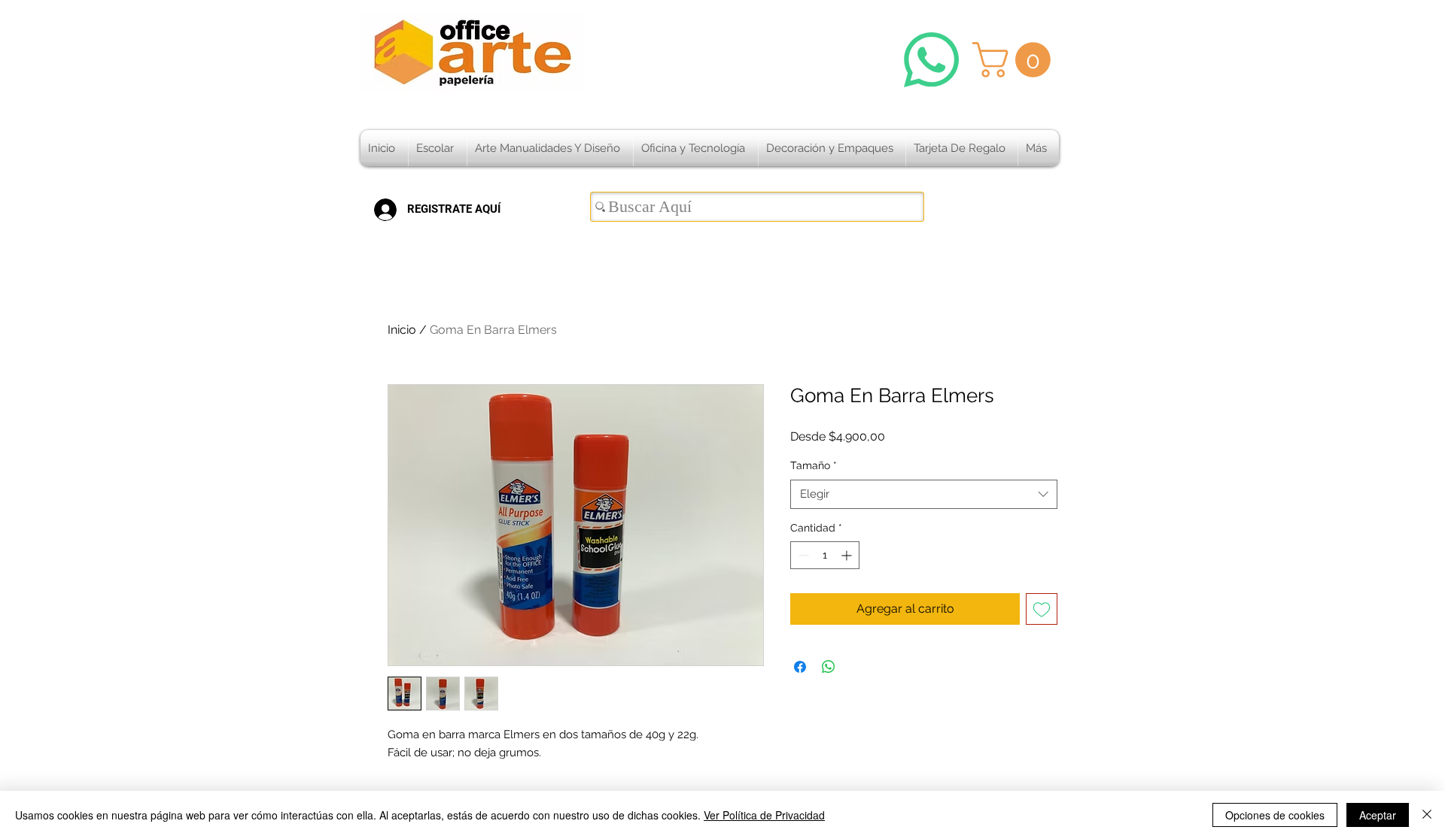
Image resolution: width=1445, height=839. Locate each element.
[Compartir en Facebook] (800, 667)
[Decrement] (801, 555)
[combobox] (923, 494)
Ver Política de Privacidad (764, 814)
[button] (1015, 59)
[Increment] (847, 555)
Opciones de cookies (1275, 814)
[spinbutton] (824, 555)
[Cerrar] (1427, 815)
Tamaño (813, 465)
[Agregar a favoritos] (1041, 609)
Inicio (402, 330)
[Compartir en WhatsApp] (829, 667)
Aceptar (1377, 814)
